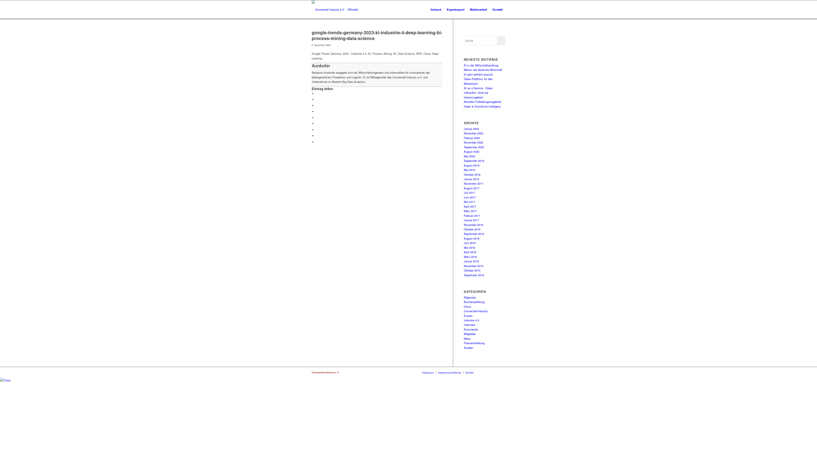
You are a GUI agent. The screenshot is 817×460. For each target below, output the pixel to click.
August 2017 (471, 188)
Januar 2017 (471, 220)
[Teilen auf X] (317, 100)
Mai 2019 (469, 170)
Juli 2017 (469, 193)
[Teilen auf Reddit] (317, 136)
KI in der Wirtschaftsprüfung (481, 65)
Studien (468, 348)
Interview (469, 325)
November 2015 (473, 266)
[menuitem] (436, 9)
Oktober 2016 (472, 229)
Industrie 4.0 (471, 320)
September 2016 (474, 234)
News (467, 338)
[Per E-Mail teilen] (317, 142)
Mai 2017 (469, 202)
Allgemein (470, 297)
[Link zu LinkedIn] (489, 372)
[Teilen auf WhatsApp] (317, 111)
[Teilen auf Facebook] (317, 93)
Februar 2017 (472, 216)
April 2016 (470, 252)
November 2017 (473, 183)
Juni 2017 (470, 197)
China (467, 307)
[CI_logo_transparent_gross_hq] (340, 9)
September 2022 (474, 147)
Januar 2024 (471, 129)
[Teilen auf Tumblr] (317, 130)
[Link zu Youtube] (502, 372)
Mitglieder (470, 334)
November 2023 (473, 133)
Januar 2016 (471, 261)
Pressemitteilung (474, 343)
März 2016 (470, 257)
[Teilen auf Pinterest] (317, 118)
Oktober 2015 (472, 270)
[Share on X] (317, 106)
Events (468, 316)
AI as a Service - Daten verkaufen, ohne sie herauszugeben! (478, 92)
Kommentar (471, 329)
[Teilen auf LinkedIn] (317, 124)
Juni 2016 (470, 243)
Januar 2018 (471, 179)
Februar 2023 (472, 138)
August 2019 (471, 165)
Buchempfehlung (474, 302)
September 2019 (474, 161)
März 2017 (470, 211)
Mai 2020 (469, 156)
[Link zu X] (496, 372)
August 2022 (471, 152)
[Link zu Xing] (483, 372)
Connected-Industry (476, 311)
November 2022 (473, 142)
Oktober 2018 (472, 174)
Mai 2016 (469, 248)
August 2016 (471, 238)
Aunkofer (321, 65)
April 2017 (470, 206)
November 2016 (473, 225)
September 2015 (474, 275)
